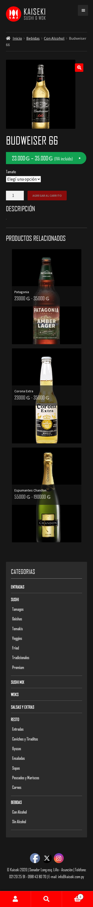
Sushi (15, 599)
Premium (18, 667)
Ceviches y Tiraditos (25, 738)
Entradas (17, 586)
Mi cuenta (15, 899)
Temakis (17, 628)
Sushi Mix (17, 682)
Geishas (17, 618)
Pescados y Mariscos (25, 777)
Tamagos (18, 609)
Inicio (17, 38)
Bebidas (33, 38)
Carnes (16, 787)
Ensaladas (18, 758)
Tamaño (11, 171)
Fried (15, 647)
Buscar (46, 899)
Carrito (71, 895)
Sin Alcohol (19, 821)
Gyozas (16, 748)
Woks (15, 694)
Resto (15, 719)
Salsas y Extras (22, 707)
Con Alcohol (54, 38)
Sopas (16, 768)
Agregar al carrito (47, 195)
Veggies (17, 638)
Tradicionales (20, 657)
